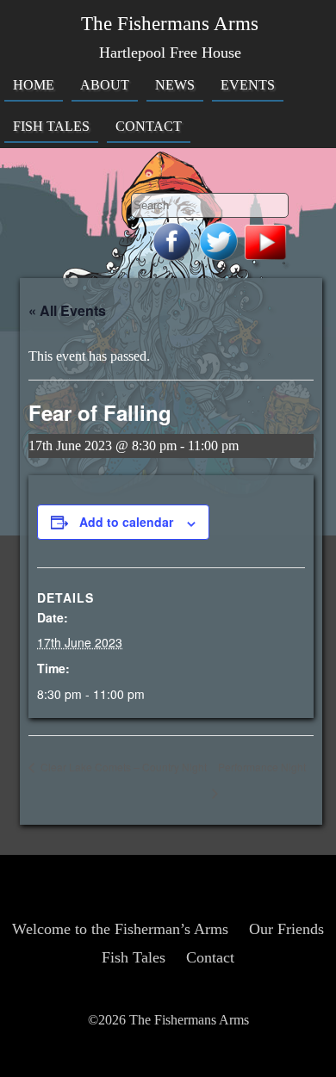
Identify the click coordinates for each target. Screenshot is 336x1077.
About (104, 85)
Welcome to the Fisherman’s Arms (120, 929)
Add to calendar (126, 521)
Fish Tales (51, 126)
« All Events (67, 310)
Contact (148, 126)
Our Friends (286, 929)
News (175, 85)
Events (248, 85)
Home (33, 85)
